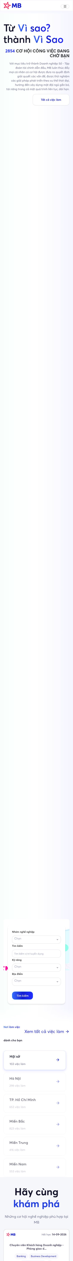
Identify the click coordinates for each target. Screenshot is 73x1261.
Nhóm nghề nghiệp (23, 931)
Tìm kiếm (17, 945)
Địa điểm (17, 974)
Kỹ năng (17, 960)
